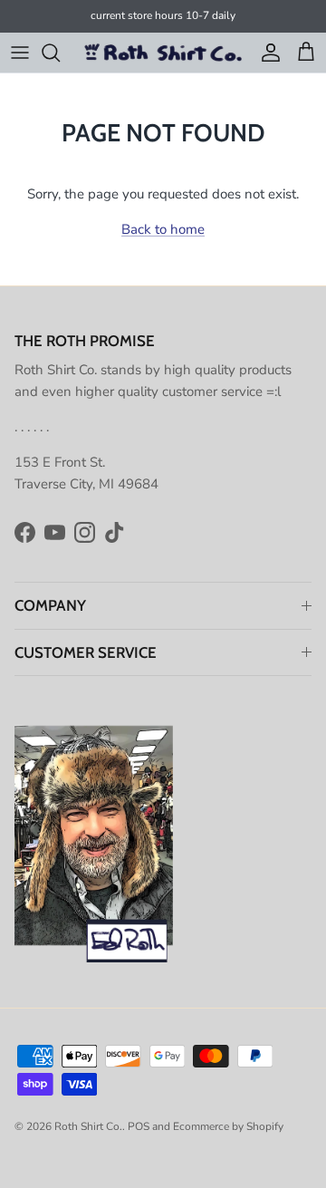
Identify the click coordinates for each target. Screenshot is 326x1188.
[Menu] (20, 52)
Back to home (163, 229)
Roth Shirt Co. (88, 1126)
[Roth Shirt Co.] (163, 53)
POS (138, 1126)
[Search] (60, 52)
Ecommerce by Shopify (228, 1126)
